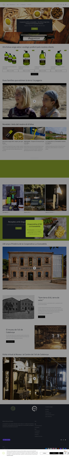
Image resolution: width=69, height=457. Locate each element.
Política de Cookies (10, 455)
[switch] (66, 453)
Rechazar (54, 453)
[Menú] (67, 450)
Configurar (44, 453)
